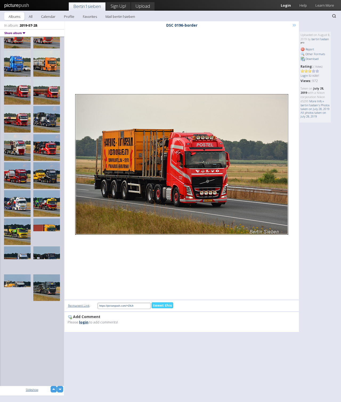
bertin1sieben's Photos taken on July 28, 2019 (315, 107)
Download (312, 59)
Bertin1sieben (87, 6)
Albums (14, 16)
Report (309, 49)
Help (303, 5)
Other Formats (315, 54)
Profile (69, 16)
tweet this (162, 305)
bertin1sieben (320, 39)
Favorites (90, 16)
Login (286, 5)
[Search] (334, 16)
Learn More (324, 5)
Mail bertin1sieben (120, 16)
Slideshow (32, 390)
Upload (143, 6)
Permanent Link (79, 305)
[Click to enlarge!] (181, 164)
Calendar (48, 16)
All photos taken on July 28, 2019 (313, 114)
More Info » (316, 101)
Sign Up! (118, 6)
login (83, 322)
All (31, 16)
